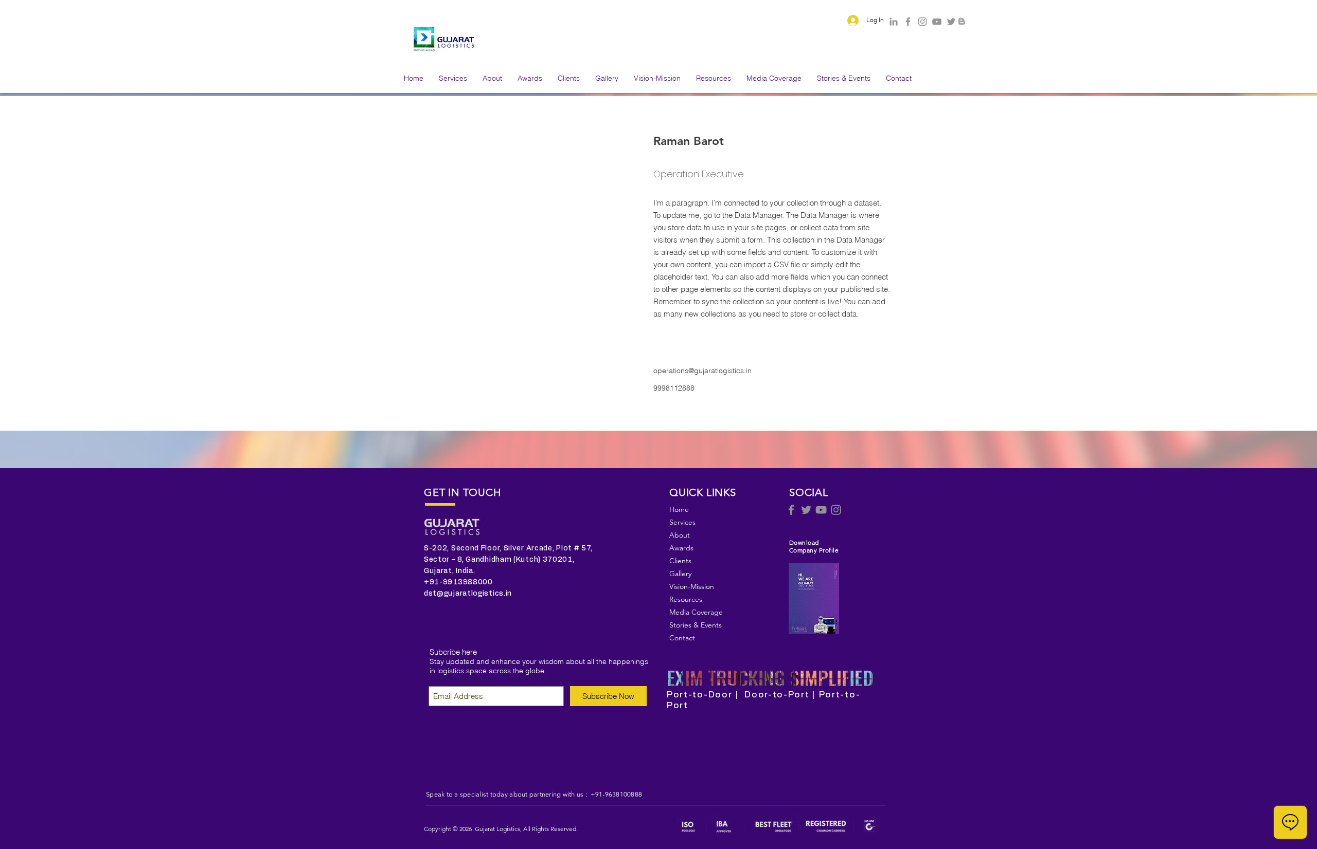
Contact (682, 637)
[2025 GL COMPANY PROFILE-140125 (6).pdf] (813, 599)
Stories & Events (695, 625)
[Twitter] (951, 21)
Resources (685, 599)
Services (682, 522)
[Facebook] (908, 21)
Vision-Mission (691, 586)
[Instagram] (922, 21)
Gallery (680, 573)
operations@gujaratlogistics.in (702, 370)
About (679, 535)
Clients (680, 560)
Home (679, 509)
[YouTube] (936, 21)
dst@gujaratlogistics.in (468, 593)
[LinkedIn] (893, 21)
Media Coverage (696, 612)
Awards (681, 547)
